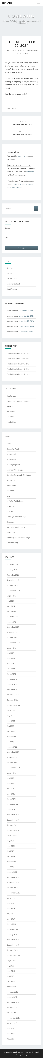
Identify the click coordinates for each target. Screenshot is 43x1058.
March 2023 (11, 674)
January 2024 (12, 622)
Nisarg (24, 1055)
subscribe (30, 171)
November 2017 (13, 1007)
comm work (11, 459)
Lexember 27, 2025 (26, 310)
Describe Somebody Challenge (19, 475)
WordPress (33, 1052)
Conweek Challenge (15, 470)
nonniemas (32, 50)
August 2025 (11, 596)
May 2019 (10, 913)
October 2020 (12, 825)
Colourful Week (13, 449)
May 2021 (10, 788)
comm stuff (11, 454)
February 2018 (12, 992)
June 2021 (11, 783)
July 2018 (10, 966)
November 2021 (13, 757)
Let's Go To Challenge (15, 501)
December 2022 (13, 689)
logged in (21, 156)
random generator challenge (18, 537)
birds (9, 444)
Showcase (11, 417)
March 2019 (11, 924)
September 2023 (13, 642)
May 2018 (10, 976)
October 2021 (12, 762)
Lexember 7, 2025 (26, 331)
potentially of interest (16, 527)
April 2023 (11, 668)
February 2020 (12, 867)
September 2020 (13, 830)
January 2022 (12, 747)
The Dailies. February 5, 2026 (18, 369)
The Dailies (11, 108)
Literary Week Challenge (17, 516)
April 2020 (11, 856)
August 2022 (11, 710)
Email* (7, 237)
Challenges (11, 396)
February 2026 (12, 564)
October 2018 (12, 950)
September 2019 (13, 893)
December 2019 (13, 877)
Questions (11, 532)
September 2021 (13, 768)
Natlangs (10, 522)
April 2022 (11, 731)
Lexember (11, 506)
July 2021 (10, 778)
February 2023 (12, 679)
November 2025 (13, 580)
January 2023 (12, 684)
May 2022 (10, 726)
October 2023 (12, 637)
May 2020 (10, 851)
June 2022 (11, 721)
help (8, 496)
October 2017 (12, 1013)
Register (10, 268)
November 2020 (13, 820)
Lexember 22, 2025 (26, 316)
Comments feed (13, 284)
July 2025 (10, 601)
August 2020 (11, 835)
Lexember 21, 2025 (26, 321)
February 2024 (12, 616)
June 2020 (11, 846)
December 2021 (13, 752)
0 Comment (22, 53)
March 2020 (11, 861)
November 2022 (13, 695)
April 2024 (11, 606)
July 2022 (10, 715)
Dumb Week (11, 485)
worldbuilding (12, 543)
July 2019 (10, 903)
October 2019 (12, 887)
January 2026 (12, 570)
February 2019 (12, 929)
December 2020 (13, 814)
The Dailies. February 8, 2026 (18, 353)
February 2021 (12, 804)
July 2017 (10, 1028)
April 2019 (11, 919)
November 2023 (13, 632)
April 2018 (11, 981)
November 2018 (13, 945)
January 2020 (12, 872)
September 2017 (13, 1018)
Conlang (7, 2)
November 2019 (13, 882)
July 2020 (10, 841)
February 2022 (12, 741)
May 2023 (10, 663)
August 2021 (11, 773)
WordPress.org (13, 289)
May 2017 (10, 1039)
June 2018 (11, 971)
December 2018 (13, 940)
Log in (9, 273)
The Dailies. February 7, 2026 (18, 358)
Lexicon (10, 511)
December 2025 (13, 575)
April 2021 (11, 794)
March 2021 (11, 799)
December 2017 (13, 1002)
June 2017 (11, 1033)
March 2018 (11, 986)
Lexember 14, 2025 (26, 326)
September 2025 (13, 590)
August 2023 (11, 648)
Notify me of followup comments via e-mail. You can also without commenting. (21, 171)
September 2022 (13, 705)
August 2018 (11, 960)
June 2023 (11, 658)
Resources (11, 411)
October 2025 (12, 585)
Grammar (10, 490)
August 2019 (11, 898)
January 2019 (12, 934)
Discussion (11, 480)
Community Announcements (18, 401)
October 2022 (12, 700)
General (10, 406)
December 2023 (13, 627)
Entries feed (11, 278)
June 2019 (11, 908)
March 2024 (11, 611)
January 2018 (12, 997)
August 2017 (11, 1023)
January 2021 (12, 809)
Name (7, 228)
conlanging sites (13, 464)
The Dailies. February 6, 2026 (18, 364)
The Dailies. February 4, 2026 (18, 374)
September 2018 (13, 955)
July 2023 (10, 653)
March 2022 (11, 736)
